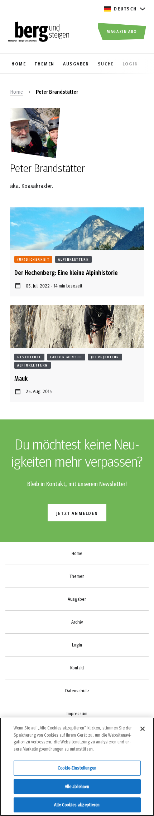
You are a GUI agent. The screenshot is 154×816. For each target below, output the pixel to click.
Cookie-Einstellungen (77, 767)
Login (77, 645)
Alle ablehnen (77, 786)
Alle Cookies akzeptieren (77, 804)
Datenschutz (77, 690)
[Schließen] (142, 729)
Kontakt (77, 667)
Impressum (77, 713)
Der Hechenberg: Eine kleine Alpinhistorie (66, 272)
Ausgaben (77, 599)
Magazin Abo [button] (122, 31)
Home (16, 91)
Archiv (77, 622)
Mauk (21, 378)
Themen (77, 576)
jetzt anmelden (77, 513)
